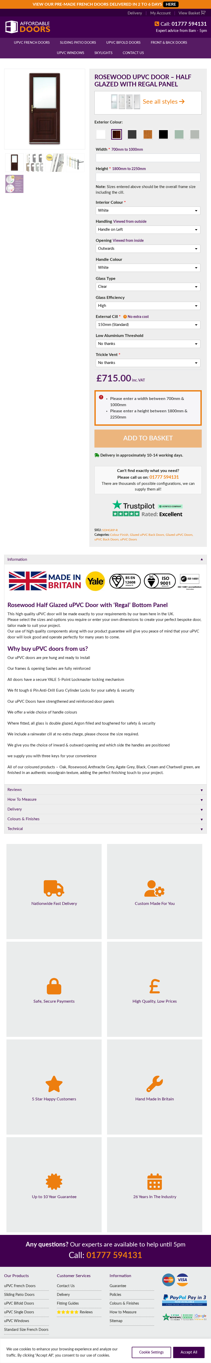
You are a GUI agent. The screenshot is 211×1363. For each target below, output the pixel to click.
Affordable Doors (40, 26)
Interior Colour (111, 202)
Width (119, 149)
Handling (121, 221)
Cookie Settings (151, 1352)
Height (121, 169)
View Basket (190, 13)
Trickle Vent (108, 355)
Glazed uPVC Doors (179, 534)
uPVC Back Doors (106, 539)
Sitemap (116, 1321)
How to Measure (123, 1312)
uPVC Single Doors (19, 1312)
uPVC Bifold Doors (123, 42)
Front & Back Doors (169, 42)
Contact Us (133, 53)
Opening (120, 240)
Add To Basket (148, 438)
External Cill (122, 317)
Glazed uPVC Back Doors (147, 534)
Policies (115, 1295)
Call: (184, 24)
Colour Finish (119, 534)
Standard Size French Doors (26, 1330)
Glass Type (106, 279)
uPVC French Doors (32, 42)
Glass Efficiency (110, 298)
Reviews (86, 1312)
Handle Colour (109, 259)
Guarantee (118, 1286)
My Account (160, 13)
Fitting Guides (68, 1303)
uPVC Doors (128, 539)
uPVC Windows (70, 53)
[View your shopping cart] (204, 13)
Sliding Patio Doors (78, 42)
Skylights (103, 53)
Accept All (189, 1352)
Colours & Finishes (124, 1303)
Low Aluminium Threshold (119, 336)
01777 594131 (164, 477)
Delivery (135, 13)
